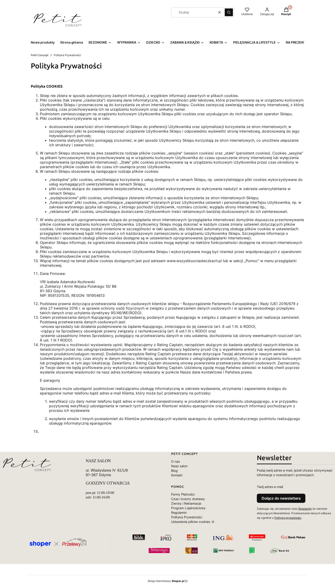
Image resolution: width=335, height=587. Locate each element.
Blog (174, 470)
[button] (229, 12)
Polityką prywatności (287, 517)
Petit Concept (39, 55)
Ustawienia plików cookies (191, 522)
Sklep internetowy (166, 581)
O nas (175, 461)
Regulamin (179, 512)
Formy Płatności (183, 494)
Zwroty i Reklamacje (186, 503)
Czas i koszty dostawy (188, 499)
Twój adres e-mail (270, 487)
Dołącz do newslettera (281, 498)
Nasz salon (179, 466)
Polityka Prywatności (186, 517)
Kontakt (177, 475)
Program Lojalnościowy (188, 508)
